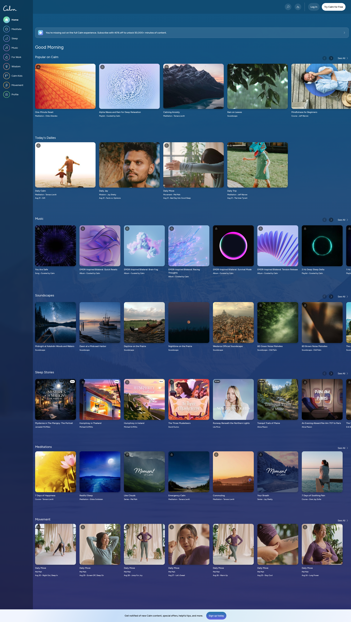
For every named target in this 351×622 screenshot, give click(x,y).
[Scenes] (298, 7)
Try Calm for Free (333, 6)
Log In (314, 6)
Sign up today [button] (216, 615)
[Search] (288, 7)
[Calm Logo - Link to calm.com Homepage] (10, 8)
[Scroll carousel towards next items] (331, 58)
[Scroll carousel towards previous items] (324, 58)
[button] (192, 32)
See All (341, 58)
